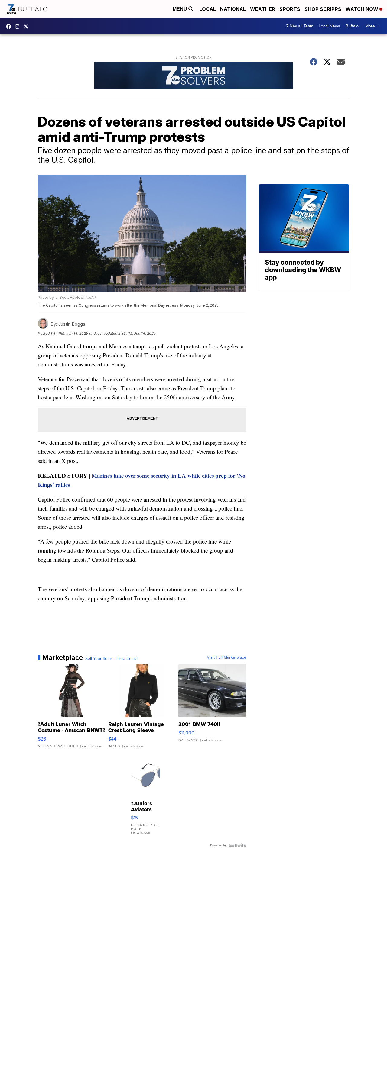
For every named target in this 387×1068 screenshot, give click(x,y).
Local (207, 9)
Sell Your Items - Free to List (111, 659)
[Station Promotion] (193, 76)
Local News (329, 26)
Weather (262, 9)
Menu (180, 8)
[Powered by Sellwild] (237, 845)
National (233, 9)
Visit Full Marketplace (226, 657)
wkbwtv (10, 26)
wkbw (18, 26)
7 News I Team (299, 26)
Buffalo (352, 26)
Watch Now (362, 9)
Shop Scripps (322, 9)
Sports (289, 9)
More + (371, 26)
